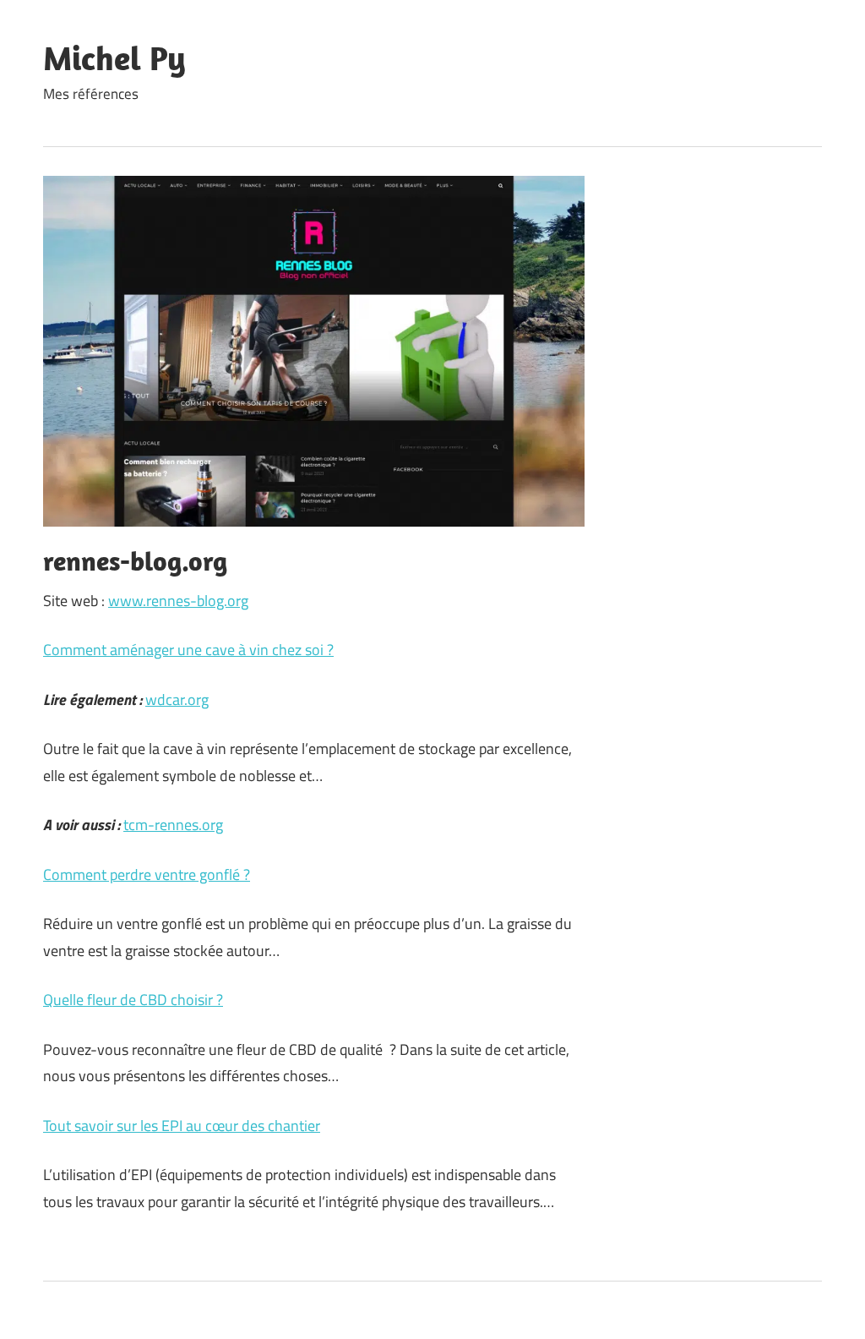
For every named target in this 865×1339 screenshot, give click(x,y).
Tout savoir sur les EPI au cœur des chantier (181, 1125)
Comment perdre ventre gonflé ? (146, 874)
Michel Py (114, 57)
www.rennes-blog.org (178, 600)
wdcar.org (177, 699)
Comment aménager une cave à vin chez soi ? (188, 649)
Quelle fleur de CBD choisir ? (133, 999)
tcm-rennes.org (173, 824)
